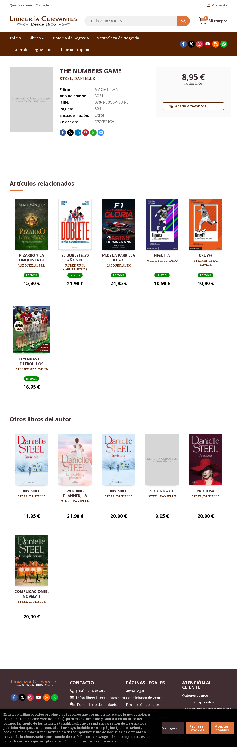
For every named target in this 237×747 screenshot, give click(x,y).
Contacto (42, 5)
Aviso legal (135, 691)
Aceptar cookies (222, 728)
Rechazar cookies (197, 728)
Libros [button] (35, 38)
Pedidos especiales (198, 702)
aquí (124, 741)
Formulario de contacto (97, 704)
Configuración (173, 728)
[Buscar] (183, 21)
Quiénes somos (21, 5)
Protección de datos (143, 704)
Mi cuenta (219, 5)
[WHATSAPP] (223, 44)
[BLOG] (215, 44)
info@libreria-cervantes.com (100, 698)
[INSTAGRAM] (199, 44)
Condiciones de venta (144, 698)
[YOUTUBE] (207, 44)
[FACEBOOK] (183, 44)
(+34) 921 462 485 (90, 691)
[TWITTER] (191, 44)
